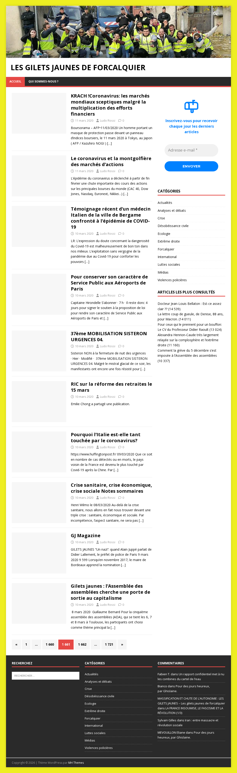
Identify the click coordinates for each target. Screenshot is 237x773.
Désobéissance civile (173, 226)
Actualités (165, 202)
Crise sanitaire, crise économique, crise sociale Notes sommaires (111, 488)
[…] (109, 143)
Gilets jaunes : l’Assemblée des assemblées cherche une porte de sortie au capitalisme (110, 592)
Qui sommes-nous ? (43, 81)
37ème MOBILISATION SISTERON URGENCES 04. (109, 336)
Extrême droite (169, 241)
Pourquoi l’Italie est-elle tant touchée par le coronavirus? (105, 437)
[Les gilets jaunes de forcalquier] (118, 55)
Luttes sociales (169, 264)
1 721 (109, 644)
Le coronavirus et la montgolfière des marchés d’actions (111, 161)
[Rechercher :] (45, 675)
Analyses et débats (172, 210)
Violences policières (172, 280)
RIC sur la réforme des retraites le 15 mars (111, 387)
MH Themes (76, 763)
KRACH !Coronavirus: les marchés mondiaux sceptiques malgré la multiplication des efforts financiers (110, 105)
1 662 (82, 644)
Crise (161, 218)
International (167, 257)
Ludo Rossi (107, 120)
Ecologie (164, 233)
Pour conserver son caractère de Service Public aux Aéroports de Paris (109, 283)
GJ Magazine (85, 535)
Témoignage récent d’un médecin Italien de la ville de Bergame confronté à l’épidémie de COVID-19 (111, 218)
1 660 (50, 644)
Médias (163, 272)
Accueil (15, 81)
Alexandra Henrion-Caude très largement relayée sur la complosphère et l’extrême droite (188, 340)
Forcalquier (166, 249)
